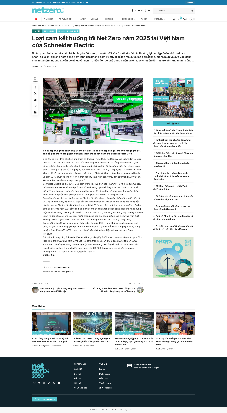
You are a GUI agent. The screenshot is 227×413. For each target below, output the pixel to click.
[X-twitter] (53, 382)
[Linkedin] (58, 382)
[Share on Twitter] (35, 93)
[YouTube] (139, 10)
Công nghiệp (49, 31)
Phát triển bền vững (124, 334)
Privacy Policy (66, 2)
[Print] (35, 112)
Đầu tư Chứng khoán (64, 272)
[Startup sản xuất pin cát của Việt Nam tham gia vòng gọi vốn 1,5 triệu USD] (175, 323)
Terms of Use (82, 2)
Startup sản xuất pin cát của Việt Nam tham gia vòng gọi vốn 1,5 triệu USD (174, 341)
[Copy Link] (35, 106)
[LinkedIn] (148, 10)
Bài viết (37, 31)
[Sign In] (174, 19)
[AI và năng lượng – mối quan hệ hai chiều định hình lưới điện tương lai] (51, 323)
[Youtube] (39, 382)
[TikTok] (145, 10)
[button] (173, 123)
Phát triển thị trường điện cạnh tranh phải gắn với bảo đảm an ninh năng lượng (171, 176)
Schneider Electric (62, 267)
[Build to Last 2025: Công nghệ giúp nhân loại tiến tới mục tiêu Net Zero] (92, 323)
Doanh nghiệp (135, 332)
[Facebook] (132, 10)
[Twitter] (135, 10)
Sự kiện (99, 334)
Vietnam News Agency (40, 346)
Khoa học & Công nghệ (68, 31)
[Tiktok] (49, 382)
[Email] (35, 100)
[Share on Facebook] (35, 87)
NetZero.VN (37, 66)
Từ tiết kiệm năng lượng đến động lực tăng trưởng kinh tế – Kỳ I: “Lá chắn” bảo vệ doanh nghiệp (171, 143)
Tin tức (139, 334)
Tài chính (174, 334)
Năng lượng (60, 332)
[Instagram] (142, 10)
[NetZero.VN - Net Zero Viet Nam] (48, 11)
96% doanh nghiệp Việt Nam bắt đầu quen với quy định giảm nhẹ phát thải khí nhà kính (134, 341)
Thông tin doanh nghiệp (43, 334)
